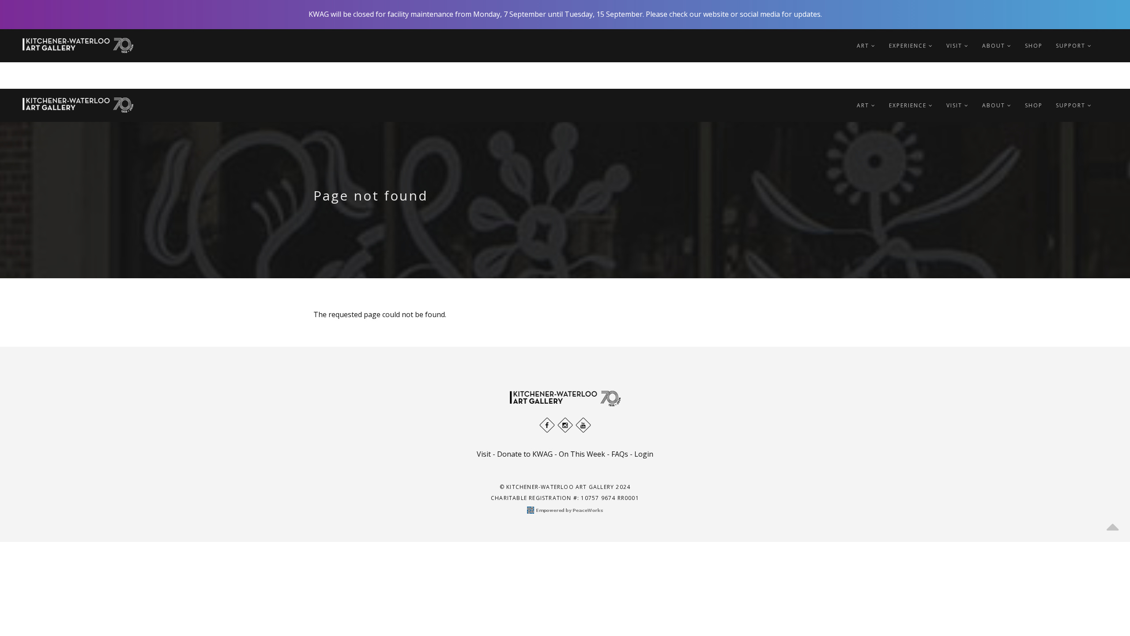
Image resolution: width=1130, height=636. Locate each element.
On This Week (582, 454)
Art (864, 45)
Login (643, 454)
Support (1072, 45)
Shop (1034, 45)
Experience (909, 45)
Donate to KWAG (525, 454)
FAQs (619, 454)
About (994, 45)
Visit (955, 45)
